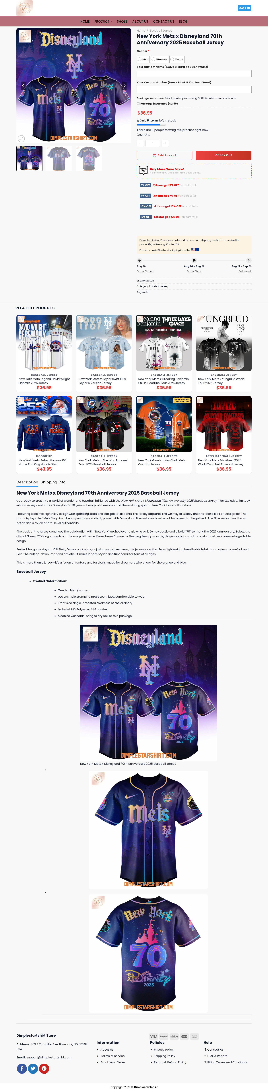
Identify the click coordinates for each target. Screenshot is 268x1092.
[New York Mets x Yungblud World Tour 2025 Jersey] (224, 343)
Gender (143, 51)
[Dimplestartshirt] (34, 8)
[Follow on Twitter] (33, 1069)
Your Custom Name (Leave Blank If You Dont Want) (172, 67)
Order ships (194, 271)
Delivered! (245, 271)
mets (145, 292)
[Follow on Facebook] (22, 1069)
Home (85, 21)
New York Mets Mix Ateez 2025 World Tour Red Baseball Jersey (220, 462)
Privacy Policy (164, 1049)
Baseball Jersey (161, 30)
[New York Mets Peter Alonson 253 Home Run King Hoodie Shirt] (44, 424)
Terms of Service (112, 1056)
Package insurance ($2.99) (159, 103)
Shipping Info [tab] (53, 482)
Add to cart (167, 155)
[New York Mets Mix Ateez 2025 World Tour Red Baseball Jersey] (224, 424)
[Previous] (23, 85)
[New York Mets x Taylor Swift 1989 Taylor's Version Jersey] (104, 343)
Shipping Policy (164, 1056)
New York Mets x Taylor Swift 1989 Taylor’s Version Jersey (102, 381)
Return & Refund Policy (170, 1062)
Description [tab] (27, 482)
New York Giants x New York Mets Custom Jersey (162, 462)
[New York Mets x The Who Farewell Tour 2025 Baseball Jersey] (104, 424)
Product (102, 21)
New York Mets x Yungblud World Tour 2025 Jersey (221, 381)
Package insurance (150, 98)
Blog (183, 21)
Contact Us (163, 21)
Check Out (223, 155)
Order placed (145, 271)
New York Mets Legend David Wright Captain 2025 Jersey (44, 381)
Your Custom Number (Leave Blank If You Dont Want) (174, 82)
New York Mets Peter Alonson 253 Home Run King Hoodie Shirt (43, 462)
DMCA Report (217, 1056)
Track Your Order (112, 1062)
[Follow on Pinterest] (44, 1069)
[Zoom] (21, 138)
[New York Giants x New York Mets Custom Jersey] (164, 424)
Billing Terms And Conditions (227, 1062)
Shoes (122, 21)
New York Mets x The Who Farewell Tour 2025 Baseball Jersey (103, 462)
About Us (140, 21)
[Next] (124, 85)
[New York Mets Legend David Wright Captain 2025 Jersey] (44, 343)
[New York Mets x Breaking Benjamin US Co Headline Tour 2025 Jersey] (164, 343)
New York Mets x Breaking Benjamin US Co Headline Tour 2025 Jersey (163, 381)
